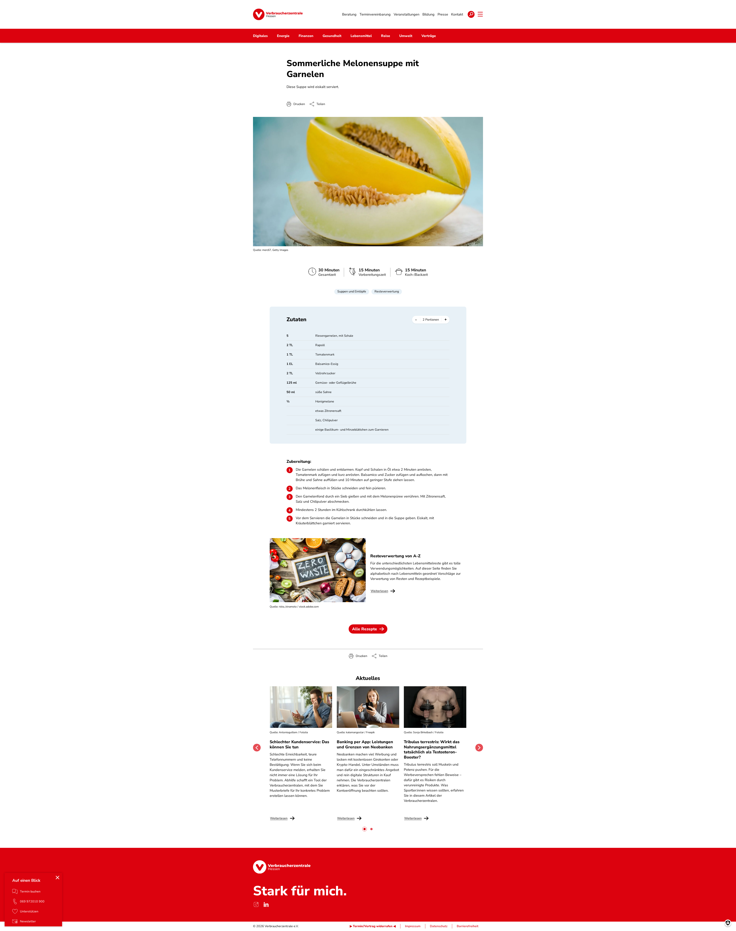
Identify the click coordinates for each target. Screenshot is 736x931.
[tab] (364, 829)
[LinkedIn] (266, 904)
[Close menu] (57, 877)
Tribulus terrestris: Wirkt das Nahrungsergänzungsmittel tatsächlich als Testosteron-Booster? (431, 749)
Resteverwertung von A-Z (395, 556)
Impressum (413, 926)
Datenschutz (438, 926)
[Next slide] (479, 747)
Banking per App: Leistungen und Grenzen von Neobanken (365, 744)
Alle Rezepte (364, 629)
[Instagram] (256, 904)
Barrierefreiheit (467, 926)
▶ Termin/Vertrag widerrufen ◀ (373, 926)
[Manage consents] (727, 923)
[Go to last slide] (257, 747)
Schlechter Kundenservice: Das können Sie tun (299, 744)
